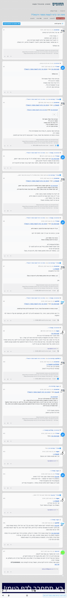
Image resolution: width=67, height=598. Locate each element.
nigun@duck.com (51, 348)
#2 (4, 66)
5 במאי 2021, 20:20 (46, 221)
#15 (4, 498)
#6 (4, 221)
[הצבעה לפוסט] (11, 56)
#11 (4, 389)
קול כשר (56, 564)
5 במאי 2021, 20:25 (46, 301)
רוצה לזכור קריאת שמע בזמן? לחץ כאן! (54, 596)
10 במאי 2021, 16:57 (46, 551)
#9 (4, 331)
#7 (4, 266)
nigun (57, 331)
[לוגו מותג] (58, 4)
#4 (4, 156)
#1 (3, 30)
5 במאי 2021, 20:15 (45, 178)
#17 (4, 551)
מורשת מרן (56, 30)
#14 (4, 474)
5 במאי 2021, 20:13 (46, 156)
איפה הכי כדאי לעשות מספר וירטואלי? (35, 69)
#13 (4, 451)
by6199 (57, 301)
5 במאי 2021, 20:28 (47, 331)
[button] (27, 595)
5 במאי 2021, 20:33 (47, 451)
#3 (4, 102)
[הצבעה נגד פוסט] (4, 56)
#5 (4, 178)
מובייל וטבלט (59, 18)
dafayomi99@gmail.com (48, 569)
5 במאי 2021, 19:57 (47, 66)
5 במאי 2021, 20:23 (45, 266)
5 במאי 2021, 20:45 (47, 498)
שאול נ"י (57, 66)
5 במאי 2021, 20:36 (46, 474)
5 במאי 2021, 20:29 (45, 389)
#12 (4, 433)
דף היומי (57, 551)
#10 (4, 361)
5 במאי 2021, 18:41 (45, 30)
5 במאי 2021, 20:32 (46, 433)
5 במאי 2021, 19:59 (45, 102)
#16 (4, 523)
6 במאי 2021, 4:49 (46, 523)
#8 (4, 301)
